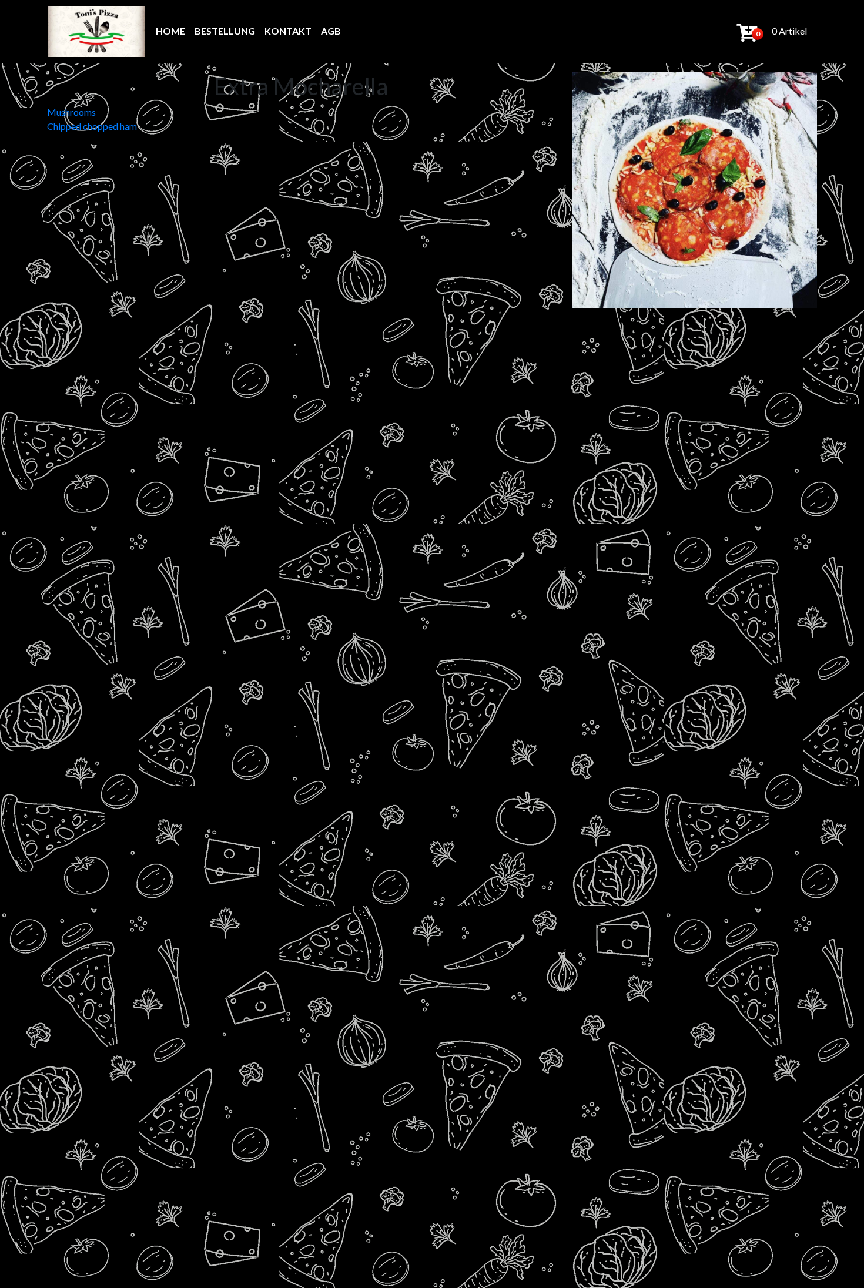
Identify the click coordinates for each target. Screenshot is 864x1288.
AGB (331, 30)
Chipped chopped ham (92, 126)
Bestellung (225, 30)
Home (170, 30)
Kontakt (288, 30)
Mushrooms (71, 112)
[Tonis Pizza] (96, 31)
